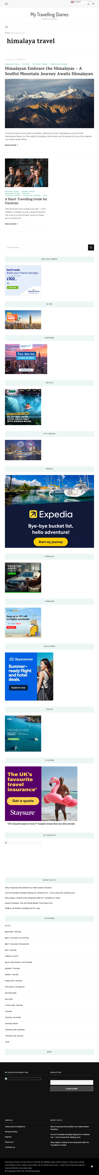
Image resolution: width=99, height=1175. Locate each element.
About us (9, 1142)
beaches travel (12, 191)
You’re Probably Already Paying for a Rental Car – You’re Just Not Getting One (40, 893)
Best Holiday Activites (17, 938)
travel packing (13, 1017)
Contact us (10, 1147)
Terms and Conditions (15, 1127)
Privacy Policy (11, 1132)
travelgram (11, 1023)
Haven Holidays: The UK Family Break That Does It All (28, 903)
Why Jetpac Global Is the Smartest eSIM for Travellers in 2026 (32, 898)
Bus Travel (11, 950)
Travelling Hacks (14, 1036)
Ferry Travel (12, 975)
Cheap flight (12, 956)
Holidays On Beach (15, 987)
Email (52, 1079)
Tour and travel (40, 64)
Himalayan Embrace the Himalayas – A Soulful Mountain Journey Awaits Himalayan (49, 72)
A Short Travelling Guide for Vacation (26, 201)
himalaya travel (12, 64)
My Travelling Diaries (49, 14)
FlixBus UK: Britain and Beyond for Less (22, 908)
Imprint (8, 1137)
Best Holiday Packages (17, 944)
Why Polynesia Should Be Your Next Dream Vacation (28, 888)
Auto (8, 926)
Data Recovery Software (18, 962)
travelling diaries (59, 64)
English (77, 2)
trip (45, 195)
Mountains (11, 993)
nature (26, 64)
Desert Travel (28, 191)
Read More (10, 145)
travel (8, 1011)
